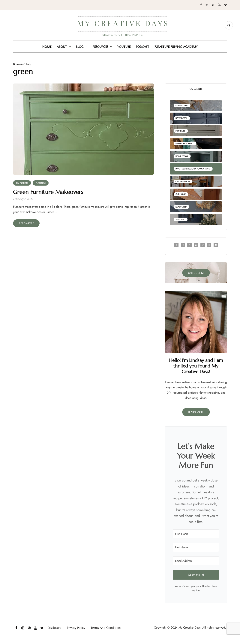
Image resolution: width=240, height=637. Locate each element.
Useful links (196, 273)
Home (47, 46)
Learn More (196, 412)
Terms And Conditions (106, 627)
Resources (100, 46)
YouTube (124, 46)
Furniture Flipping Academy (176, 46)
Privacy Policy (76, 627)
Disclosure (55, 627)
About (62, 46)
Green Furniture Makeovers (48, 191)
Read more (26, 223)
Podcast (142, 46)
